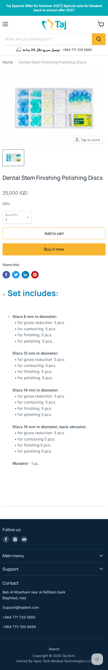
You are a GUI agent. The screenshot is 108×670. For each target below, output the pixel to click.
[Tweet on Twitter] (16, 274)
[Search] (98, 39)
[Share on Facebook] (6, 274)
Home (8, 62)
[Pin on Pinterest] (35, 274)
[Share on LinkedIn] (25, 274)
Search (54, 649)
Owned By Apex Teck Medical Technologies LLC (54, 661)
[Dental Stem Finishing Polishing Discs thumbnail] (13, 158)
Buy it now (54, 249)
